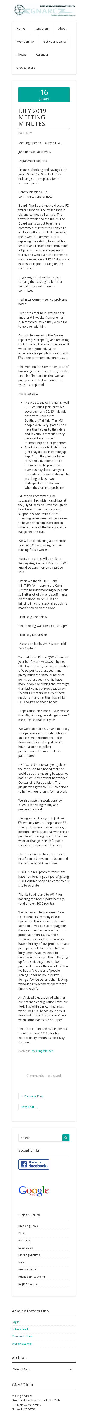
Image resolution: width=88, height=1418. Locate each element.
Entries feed (20, 1329)
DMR (21, 1233)
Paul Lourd (25, 133)
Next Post (29, 1107)
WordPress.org (21, 1344)
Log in (15, 1322)
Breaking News (28, 1226)
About (62, 28)
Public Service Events (32, 1277)
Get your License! (55, 41)
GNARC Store (25, 67)
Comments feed (22, 1336)
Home (20, 28)
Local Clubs (25, 1248)
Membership (25, 41)
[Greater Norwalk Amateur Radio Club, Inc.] (44, 15)
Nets (21, 1262)
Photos (21, 54)
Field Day (24, 1240)
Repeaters (42, 28)
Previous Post (31, 1096)
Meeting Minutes (42, 1051)
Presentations (27, 1269)
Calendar (42, 54)
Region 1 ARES (27, 1284)
